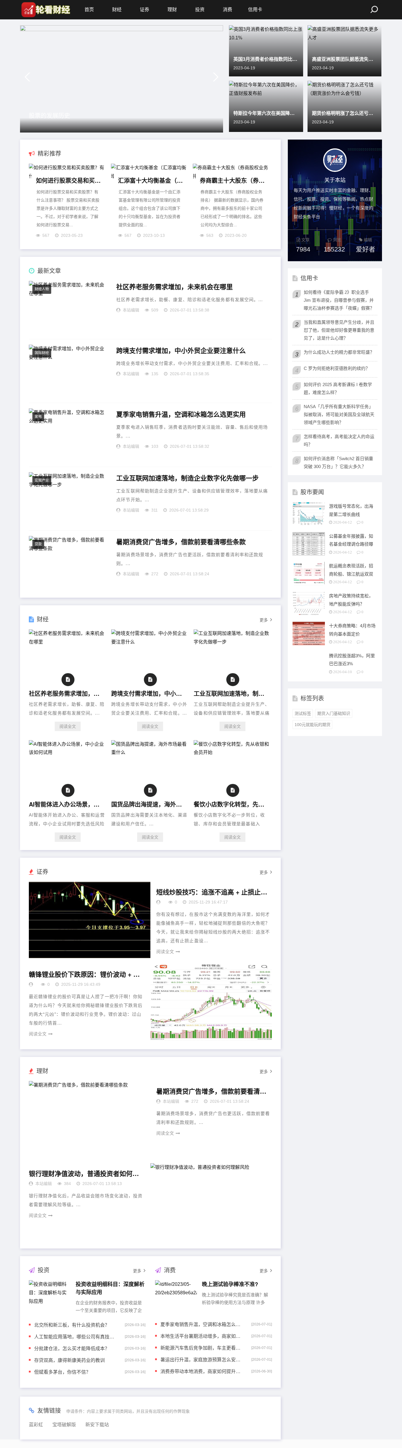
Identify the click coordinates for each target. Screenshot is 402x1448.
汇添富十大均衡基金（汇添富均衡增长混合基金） (150, 180)
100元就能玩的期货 (312, 724)
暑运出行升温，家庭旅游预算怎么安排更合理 (201, 1359)
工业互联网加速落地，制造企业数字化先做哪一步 (187, 478)
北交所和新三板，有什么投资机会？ (71, 1324)
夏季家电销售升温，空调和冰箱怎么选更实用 (181, 414)
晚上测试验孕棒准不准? (230, 1284)
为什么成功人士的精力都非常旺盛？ (339, 352)
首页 (89, 9)
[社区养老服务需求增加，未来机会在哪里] (68, 641)
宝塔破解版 (64, 1424)
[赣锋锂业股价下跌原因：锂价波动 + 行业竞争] (211, 1002)
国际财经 (42, 353)
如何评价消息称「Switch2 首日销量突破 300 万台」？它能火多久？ (338, 462)
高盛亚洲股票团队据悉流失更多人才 (344, 59)
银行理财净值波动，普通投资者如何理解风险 (85, 1173)
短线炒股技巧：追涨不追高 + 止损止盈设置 (212, 892)
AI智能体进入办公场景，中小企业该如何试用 (66, 804)
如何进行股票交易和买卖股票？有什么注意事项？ (68, 180)
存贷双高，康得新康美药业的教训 (69, 1360)
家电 (38, 417)
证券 (144, 9)
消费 (227, 9)
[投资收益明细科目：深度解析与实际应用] (50, 1296)
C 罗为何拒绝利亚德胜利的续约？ (337, 368)
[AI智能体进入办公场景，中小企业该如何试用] (68, 752)
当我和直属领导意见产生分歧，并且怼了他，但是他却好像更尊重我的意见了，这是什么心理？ (339, 330)
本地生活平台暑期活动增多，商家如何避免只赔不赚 (201, 1336)
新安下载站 (97, 1424)
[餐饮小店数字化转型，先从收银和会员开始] (232, 752)
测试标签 (303, 713)
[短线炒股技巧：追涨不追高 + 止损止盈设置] (89, 920)
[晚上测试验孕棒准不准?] (176, 1296)
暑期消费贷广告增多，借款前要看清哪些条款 (181, 541)
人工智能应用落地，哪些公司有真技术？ (75, 1336)
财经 (117, 9)
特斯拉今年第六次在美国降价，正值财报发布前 (266, 113)
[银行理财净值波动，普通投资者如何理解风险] (211, 1201)
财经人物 (42, 289)
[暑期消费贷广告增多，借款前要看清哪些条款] (89, 1119)
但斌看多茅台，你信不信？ (62, 1371)
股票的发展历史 (49, 115)
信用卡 (255, 9)
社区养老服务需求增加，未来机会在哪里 (174, 286)
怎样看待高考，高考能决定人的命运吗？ (339, 440)
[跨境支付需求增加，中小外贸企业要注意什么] (150, 641)
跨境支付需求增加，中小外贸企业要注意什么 (181, 350)
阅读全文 (67, 726)
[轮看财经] (45, 9)
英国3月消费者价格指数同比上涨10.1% (266, 59)
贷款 (38, 544)
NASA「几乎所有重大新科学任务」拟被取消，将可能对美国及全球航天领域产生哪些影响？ (339, 414)
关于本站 (334, 179)
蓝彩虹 (36, 1424)
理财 (172, 9)
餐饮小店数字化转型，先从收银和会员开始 (231, 804)
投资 (200, 9)
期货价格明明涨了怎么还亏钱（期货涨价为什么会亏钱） (344, 113)
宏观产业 (42, 480)
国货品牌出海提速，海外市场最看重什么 (148, 804)
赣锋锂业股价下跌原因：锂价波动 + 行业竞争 (85, 974)
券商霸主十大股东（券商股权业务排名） (232, 180)
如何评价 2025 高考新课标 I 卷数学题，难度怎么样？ (338, 388)
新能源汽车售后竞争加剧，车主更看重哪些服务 (201, 1347)
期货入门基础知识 (333, 713)
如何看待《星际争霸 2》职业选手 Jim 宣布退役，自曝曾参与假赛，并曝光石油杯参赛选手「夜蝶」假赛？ (339, 300)
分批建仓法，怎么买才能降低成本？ (71, 1348)
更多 (264, 620)
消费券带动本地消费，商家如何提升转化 (201, 1371)
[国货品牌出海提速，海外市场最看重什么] (150, 752)
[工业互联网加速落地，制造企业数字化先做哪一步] (232, 641)
